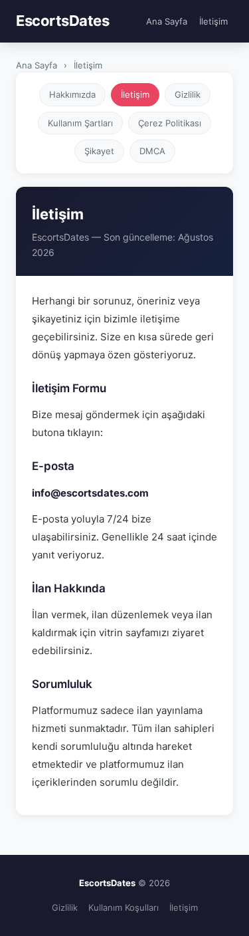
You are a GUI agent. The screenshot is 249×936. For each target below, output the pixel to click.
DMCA (152, 151)
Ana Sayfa (166, 21)
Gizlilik (188, 94)
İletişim (213, 21)
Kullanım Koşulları (123, 907)
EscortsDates (62, 20)
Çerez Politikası (169, 123)
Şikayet (99, 151)
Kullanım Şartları (80, 123)
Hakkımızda (72, 94)
